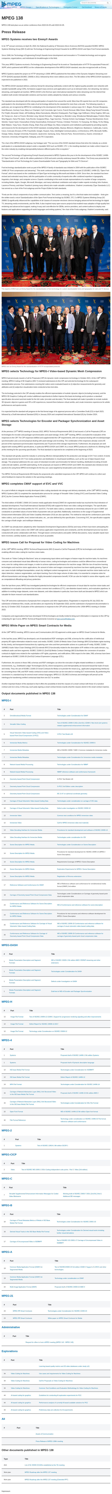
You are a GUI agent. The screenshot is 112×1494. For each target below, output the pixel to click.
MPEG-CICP (9, 1154)
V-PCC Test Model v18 (65, 734)
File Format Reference (18, 1120)
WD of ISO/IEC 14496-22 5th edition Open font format (79, 1111)
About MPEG (12, 7)
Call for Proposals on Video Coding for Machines (56, 1381)
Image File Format (16, 1017)
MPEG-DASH (10, 945)
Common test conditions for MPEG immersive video (75, 815)
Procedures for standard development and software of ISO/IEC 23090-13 (82, 830)
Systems (13, 1055)
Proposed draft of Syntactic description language (77, 1062)
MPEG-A (7, 1251)
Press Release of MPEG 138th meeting (49, 1441)
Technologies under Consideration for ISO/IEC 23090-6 (76, 743)
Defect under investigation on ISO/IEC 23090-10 (74, 808)
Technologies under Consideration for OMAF (72, 715)
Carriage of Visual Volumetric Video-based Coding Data (29, 801)
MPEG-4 (7, 1040)
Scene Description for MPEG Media (22, 844)
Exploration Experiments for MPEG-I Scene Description (76, 869)
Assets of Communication (44, 1434)
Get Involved (87, 7)
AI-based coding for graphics (21, 1395)
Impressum (6, 1491)
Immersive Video (16, 815)
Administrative (11, 1327)
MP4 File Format (16, 1084)
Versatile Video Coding (18, 724)
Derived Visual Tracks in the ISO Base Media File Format (29, 1231)
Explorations (10, 1351)
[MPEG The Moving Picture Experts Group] (11, 4)
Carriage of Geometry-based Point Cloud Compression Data (31, 895)
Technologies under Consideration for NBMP (72, 764)
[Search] (107, 2)
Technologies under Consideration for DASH (66, 971)
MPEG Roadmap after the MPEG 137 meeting (41, 1472)
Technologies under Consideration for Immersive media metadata (79, 757)
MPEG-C (7, 1178)
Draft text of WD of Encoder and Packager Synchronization (71, 991)
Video (13, 1169)
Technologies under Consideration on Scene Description (76, 844)
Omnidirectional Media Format (20, 715)
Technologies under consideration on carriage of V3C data (77, 801)
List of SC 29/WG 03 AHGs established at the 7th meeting (45, 1465)
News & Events (101, 7)
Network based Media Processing (21, 764)
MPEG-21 (7, 1295)
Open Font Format (16, 1111)
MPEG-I (6, 700)
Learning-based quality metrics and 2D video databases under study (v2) (64, 1366)
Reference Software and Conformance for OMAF (27, 885)
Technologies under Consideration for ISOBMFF (77, 1070)
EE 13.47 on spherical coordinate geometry (72, 793)
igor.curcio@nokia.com (66, 619)
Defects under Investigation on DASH (64, 981)
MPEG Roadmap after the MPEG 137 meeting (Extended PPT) (46, 1479)
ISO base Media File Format (20, 1070)
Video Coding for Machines (20, 1373)
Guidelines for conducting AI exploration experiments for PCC (60, 1395)
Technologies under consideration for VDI (71, 837)
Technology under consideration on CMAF (69, 1278)
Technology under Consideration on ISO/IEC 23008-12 (48, 1031)
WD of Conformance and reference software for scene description (80, 905)
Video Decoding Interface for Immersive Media (26, 830)
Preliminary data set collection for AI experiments (56, 1410)
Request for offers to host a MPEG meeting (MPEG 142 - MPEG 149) (50, 1342)
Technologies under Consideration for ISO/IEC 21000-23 (67, 1311)
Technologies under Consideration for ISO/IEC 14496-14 (80, 1084)
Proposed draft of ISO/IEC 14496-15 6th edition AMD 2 (79, 1093)
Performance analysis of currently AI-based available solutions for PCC (63, 1403)
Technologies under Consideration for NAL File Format (79, 1103)
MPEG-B (7, 1205)
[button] (32, 7)
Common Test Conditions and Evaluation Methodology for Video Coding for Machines (68, 1388)
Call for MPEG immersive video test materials (72, 823)
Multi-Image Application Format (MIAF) (23, 1287)
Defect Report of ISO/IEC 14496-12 (73, 1077)
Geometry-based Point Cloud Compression (25, 779)
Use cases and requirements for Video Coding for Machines (59, 1373)
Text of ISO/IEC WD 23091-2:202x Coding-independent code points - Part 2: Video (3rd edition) (54, 1169)
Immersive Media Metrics (18, 743)
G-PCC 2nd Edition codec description (70, 786)
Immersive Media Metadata (19, 750)
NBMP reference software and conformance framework (76, 772)
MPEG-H (7, 1001)
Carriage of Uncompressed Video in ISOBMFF (26, 1241)
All (3, 1418)
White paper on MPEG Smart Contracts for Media (65, 1318)
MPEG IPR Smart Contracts (22, 1311)
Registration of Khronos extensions (69, 876)
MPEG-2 (7, 1130)
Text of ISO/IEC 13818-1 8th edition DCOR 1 (52, 1145)
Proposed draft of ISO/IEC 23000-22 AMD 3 (70, 1287)
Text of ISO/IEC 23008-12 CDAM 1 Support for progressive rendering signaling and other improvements (65, 1017)
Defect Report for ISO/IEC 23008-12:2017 (43, 1024)
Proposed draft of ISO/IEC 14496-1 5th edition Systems (80, 1055)
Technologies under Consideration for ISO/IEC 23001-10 (76, 1222)
